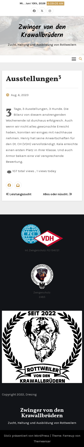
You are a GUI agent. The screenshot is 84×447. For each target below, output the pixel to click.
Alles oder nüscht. (56, 194)
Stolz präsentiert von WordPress (27, 435)
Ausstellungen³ (33, 79)
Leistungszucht (20, 194)
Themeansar (42, 441)
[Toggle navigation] (74, 59)
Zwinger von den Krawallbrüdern (42, 31)
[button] (80, 59)
